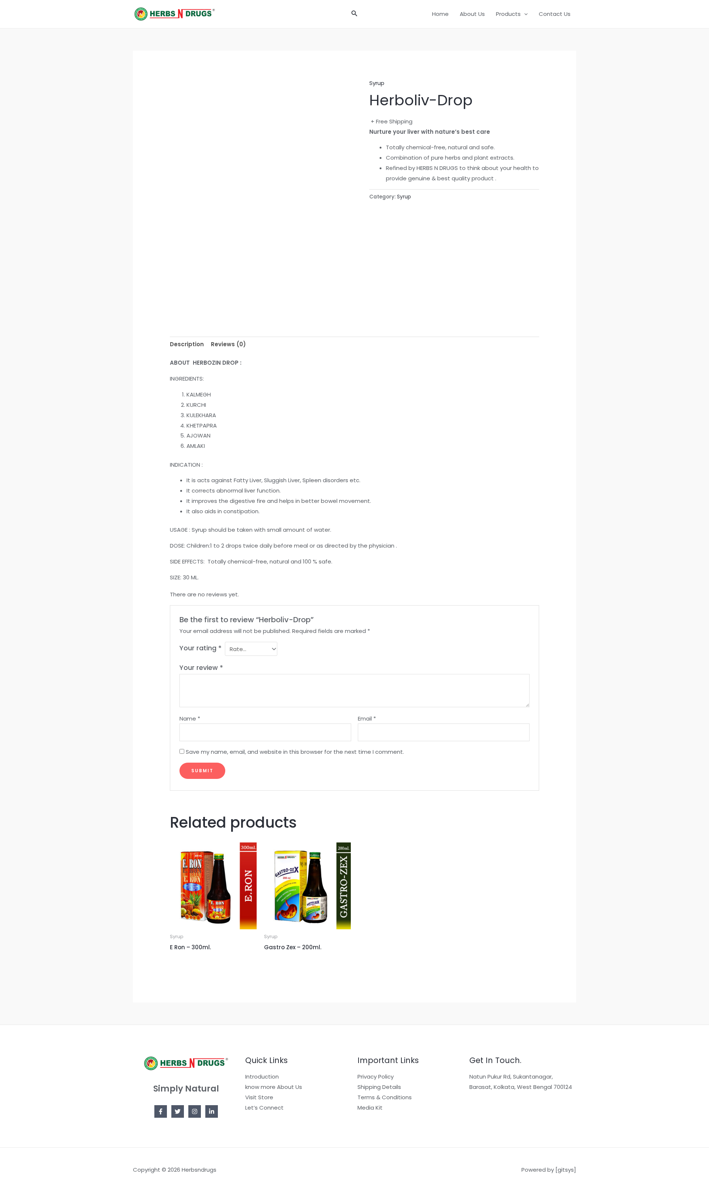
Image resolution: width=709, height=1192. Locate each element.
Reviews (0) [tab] (228, 344)
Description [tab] (187, 344)
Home (440, 14)
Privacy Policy (375, 1076)
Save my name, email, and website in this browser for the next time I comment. (295, 752)
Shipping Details (379, 1087)
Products (508, 14)
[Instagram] (194, 1111)
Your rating (200, 648)
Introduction (262, 1076)
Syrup (376, 83)
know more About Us (273, 1087)
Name (189, 718)
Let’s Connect (264, 1107)
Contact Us (555, 14)
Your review (201, 667)
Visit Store (259, 1097)
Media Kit (370, 1107)
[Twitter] (177, 1111)
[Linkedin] (211, 1111)
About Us (472, 14)
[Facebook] (160, 1111)
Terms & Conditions (384, 1097)
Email (367, 718)
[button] (354, 14)
